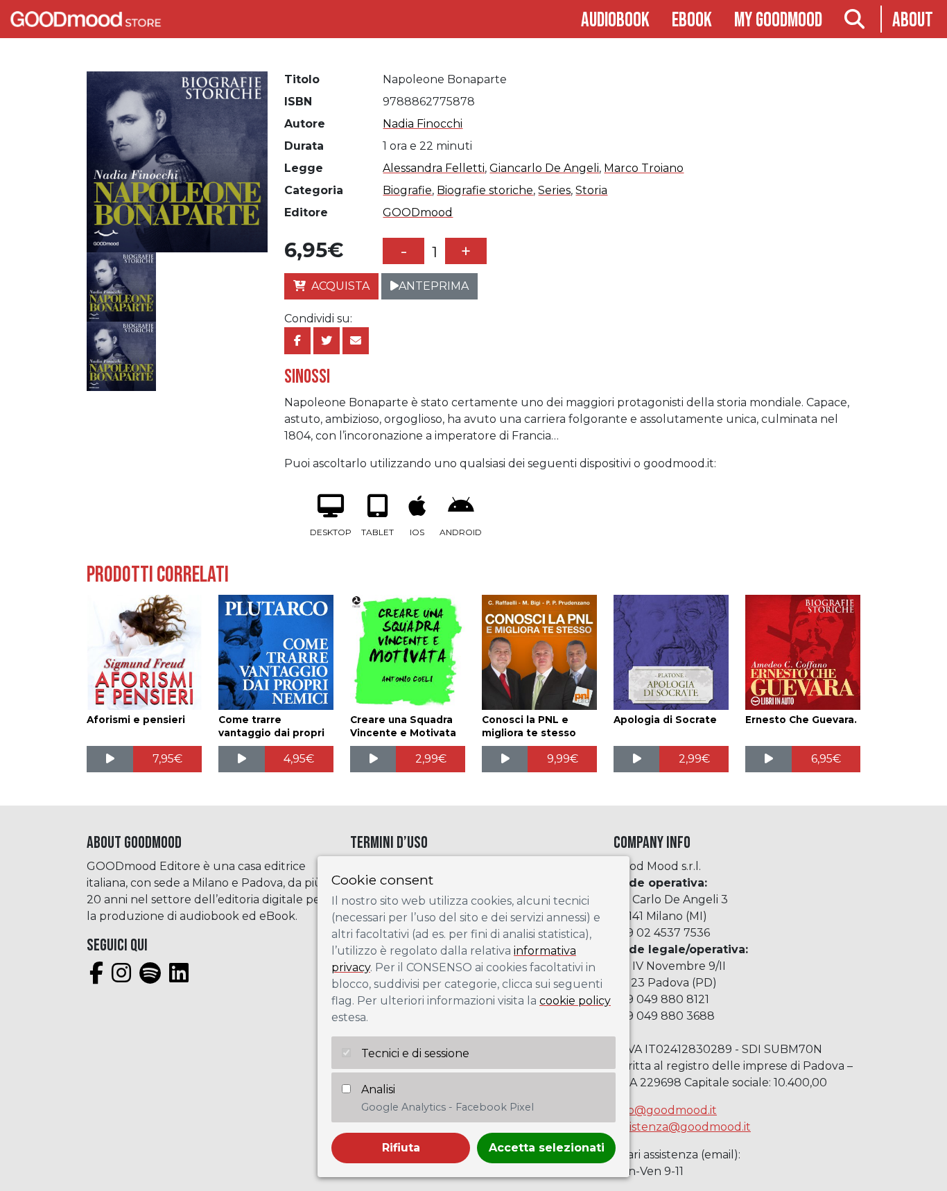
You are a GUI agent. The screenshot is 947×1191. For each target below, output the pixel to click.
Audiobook (615, 20)
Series (554, 190)
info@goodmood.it (665, 1110)
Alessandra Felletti (434, 168)
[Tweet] (326, 340)
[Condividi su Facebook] (297, 340)
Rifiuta (401, 1147)
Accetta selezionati (547, 1147)
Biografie (407, 190)
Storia (591, 190)
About (912, 20)
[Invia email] (355, 340)
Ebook (692, 20)
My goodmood (778, 20)
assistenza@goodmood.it (682, 1126)
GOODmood (418, 212)
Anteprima (434, 286)
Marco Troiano (644, 168)
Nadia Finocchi (422, 123)
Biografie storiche (485, 190)
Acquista (340, 286)
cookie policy (575, 1000)
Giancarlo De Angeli (544, 168)
